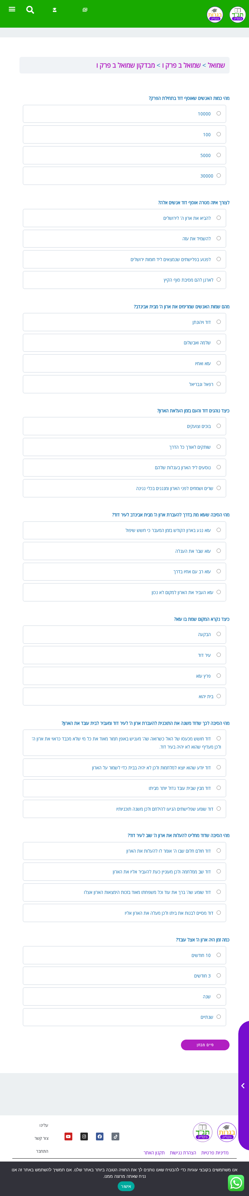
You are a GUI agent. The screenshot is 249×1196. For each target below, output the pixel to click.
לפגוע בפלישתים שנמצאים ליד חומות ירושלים (171, 259)
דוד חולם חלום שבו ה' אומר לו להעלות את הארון (169, 851)
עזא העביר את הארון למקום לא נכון (183, 592)
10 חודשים (202, 955)
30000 (207, 176)
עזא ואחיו (203, 363)
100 (207, 134)
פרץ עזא (204, 676)
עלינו (44, 1125)
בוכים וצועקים (199, 426)
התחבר (42, 1151)
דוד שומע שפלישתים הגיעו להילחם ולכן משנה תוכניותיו (165, 809)
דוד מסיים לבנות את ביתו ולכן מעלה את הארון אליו (170, 913)
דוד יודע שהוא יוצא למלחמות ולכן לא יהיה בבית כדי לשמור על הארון (152, 767)
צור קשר (41, 1138)
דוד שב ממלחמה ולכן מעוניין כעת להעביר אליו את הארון (162, 872)
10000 (205, 114)
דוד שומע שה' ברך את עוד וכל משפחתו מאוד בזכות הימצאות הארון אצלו (148, 892)
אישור (126, 1186)
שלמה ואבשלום (198, 342)
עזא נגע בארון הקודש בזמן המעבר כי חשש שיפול (168, 530)
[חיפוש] (30, 9)
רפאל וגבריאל (202, 384)
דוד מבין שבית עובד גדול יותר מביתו (180, 788)
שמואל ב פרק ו (180, 65)
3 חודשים (203, 976)
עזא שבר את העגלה (193, 551)
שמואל (215, 65)
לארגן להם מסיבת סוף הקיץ (189, 280)
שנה (207, 996)
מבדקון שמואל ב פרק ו (125, 65)
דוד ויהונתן (202, 322)
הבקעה (205, 634)
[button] (11, 8)
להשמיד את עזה (197, 238)
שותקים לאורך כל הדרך (190, 447)
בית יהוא (207, 696)
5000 (206, 155)
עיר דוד (205, 655)
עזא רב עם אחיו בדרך (192, 571)
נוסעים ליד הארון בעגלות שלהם (183, 467)
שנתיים (208, 1017)
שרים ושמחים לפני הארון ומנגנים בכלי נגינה (175, 488)
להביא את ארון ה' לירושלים (187, 218)
